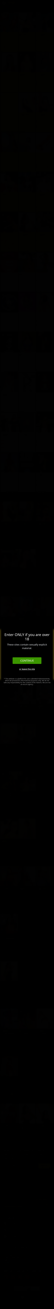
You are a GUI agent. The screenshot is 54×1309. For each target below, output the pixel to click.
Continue (27, 660)
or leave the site (27, 669)
